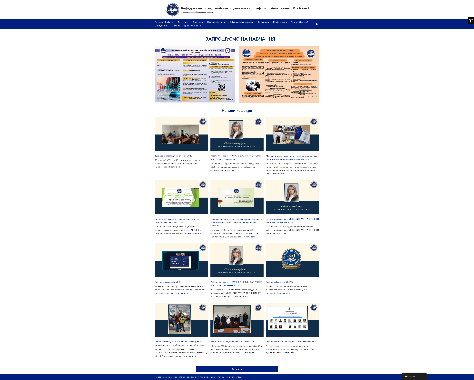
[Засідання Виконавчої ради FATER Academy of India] (292, 320)
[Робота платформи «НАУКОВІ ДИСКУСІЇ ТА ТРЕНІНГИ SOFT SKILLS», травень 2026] (237, 134)
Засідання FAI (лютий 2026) (279, 282)
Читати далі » (175, 167)
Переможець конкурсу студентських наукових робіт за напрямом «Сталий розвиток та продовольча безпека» (236, 222)
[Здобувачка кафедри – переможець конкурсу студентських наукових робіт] (181, 197)
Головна (159, 22)
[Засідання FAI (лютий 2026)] (292, 260)
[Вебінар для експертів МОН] (181, 260)
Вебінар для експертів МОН (168, 282)
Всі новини (237, 369)
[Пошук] (317, 24)
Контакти (175, 25)
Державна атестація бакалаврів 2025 (173, 156)
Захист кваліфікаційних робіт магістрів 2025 (232, 341)
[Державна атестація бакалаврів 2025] (181, 134)
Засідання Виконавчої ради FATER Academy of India (291, 341)
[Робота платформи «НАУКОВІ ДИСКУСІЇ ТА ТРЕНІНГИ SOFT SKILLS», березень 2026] (237, 260)
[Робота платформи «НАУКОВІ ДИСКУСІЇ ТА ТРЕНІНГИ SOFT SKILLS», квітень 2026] (292, 197)
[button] (471, 20)
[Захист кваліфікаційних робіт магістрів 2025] (237, 320)
